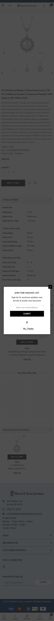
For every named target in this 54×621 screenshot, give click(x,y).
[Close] (50, 287)
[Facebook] (27, 322)
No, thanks (28, 328)
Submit (27, 314)
